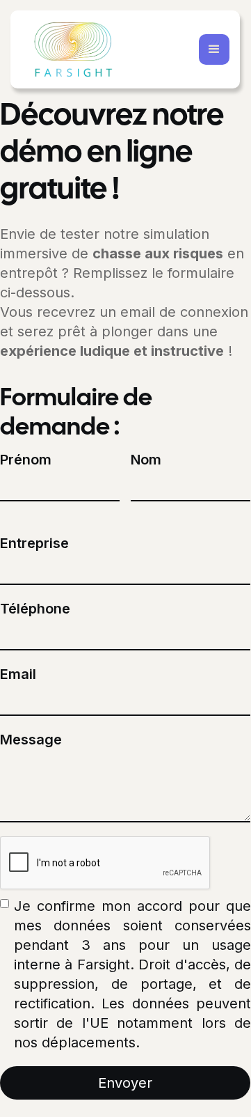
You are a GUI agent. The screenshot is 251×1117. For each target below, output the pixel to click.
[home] (72, 49)
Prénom (25, 459)
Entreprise (34, 543)
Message (31, 739)
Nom (146, 459)
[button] (214, 49)
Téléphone (35, 608)
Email (18, 674)
